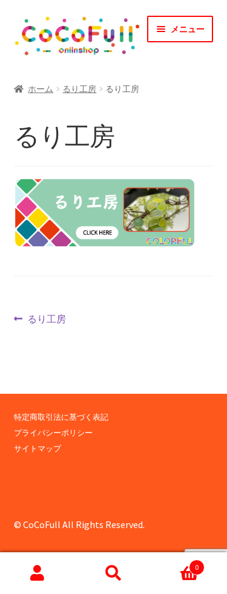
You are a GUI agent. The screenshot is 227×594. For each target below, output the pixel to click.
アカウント (38, 573)
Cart (175, 563)
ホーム (40, 88)
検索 (113, 573)
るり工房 (79, 88)
